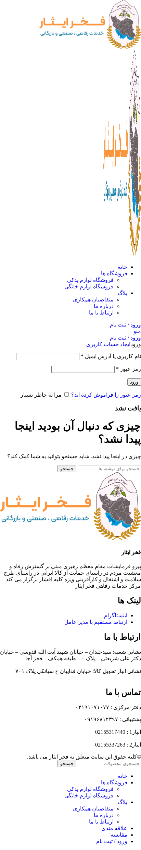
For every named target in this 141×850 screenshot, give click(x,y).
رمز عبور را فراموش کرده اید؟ (106, 395)
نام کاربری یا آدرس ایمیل (111, 356)
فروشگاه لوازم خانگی (89, 286)
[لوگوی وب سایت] (90, 47)
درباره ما (104, 306)
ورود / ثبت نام (111, 841)
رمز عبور (128, 369)
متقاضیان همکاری (93, 299)
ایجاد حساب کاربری (108, 344)
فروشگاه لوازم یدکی (90, 280)
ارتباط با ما (101, 313)
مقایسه (119, 835)
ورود (134, 382)
